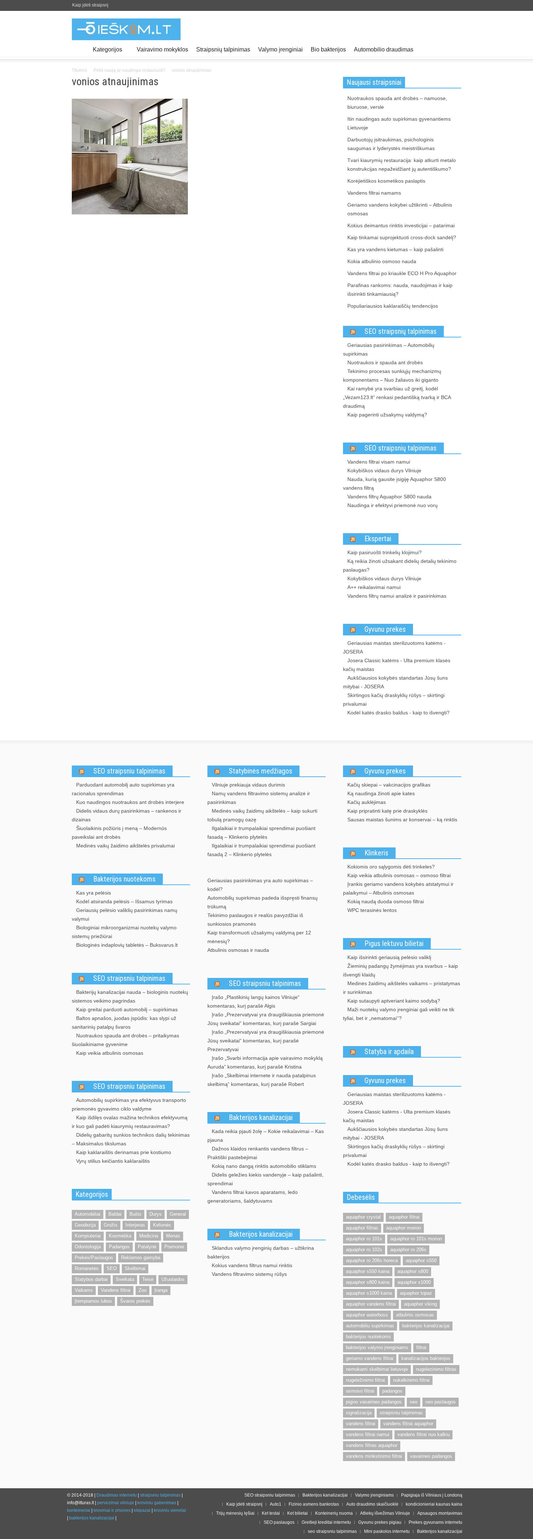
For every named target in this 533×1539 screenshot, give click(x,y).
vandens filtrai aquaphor (408, 1423)
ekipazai (142, 1510)
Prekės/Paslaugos (94, 1257)
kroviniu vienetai (170, 1510)
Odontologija (88, 1246)
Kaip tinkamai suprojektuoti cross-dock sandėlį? (401, 237)
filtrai (421, 1347)
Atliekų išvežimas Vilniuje (385, 1513)
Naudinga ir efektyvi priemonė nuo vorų (392, 505)
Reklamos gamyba (140, 1257)
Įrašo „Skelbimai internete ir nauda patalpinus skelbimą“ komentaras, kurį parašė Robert (261, 1080)
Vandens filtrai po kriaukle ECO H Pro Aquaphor (401, 273)
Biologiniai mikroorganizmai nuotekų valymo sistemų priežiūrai (124, 932)
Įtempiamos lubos (93, 1301)
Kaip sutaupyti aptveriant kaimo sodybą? (393, 1001)
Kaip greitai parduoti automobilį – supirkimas (127, 1009)
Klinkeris (376, 853)
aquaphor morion (403, 1228)
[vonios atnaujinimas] (130, 158)
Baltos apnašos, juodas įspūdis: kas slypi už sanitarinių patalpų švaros (124, 1022)
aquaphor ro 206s (408, 1249)
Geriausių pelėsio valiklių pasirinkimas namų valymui (124, 914)
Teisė (147, 1279)
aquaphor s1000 (414, 1282)
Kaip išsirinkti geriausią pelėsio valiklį (389, 957)
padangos (392, 1391)
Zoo (142, 1290)
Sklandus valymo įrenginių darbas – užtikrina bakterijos (260, 1252)
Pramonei (174, 1246)
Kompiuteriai (88, 1236)
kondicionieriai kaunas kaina (434, 1504)
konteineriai (78, 1510)
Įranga (161, 1290)
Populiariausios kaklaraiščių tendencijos (392, 306)
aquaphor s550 (421, 1260)
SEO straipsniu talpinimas (129, 771)
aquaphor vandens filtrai (371, 1304)
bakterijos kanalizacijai (426, 1325)
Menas (173, 1236)
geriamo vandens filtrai (369, 1358)
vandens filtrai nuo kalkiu (423, 1434)
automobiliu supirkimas (370, 1325)
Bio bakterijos (328, 49)
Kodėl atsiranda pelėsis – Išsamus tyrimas (124, 901)
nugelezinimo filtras (436, 1369)
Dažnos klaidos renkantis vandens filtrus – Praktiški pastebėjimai (257, 1153)
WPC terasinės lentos (372, 910)
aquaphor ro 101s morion (416, 1238)
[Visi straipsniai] (80, 49)
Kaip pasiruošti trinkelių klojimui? (384, 552)
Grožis (110, 1225)
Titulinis (79, 70)
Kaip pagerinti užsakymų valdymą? (387, 415)
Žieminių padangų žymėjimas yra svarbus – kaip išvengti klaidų (400, 970)
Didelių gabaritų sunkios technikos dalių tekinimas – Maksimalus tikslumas (131, 1139)
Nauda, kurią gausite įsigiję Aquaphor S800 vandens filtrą (394, 483)
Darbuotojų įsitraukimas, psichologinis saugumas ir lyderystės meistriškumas (391, 144)
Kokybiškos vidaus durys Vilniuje (384, 470)
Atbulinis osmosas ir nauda (238, 950)
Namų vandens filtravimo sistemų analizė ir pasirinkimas (258, 798)
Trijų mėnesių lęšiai (235, 1513)
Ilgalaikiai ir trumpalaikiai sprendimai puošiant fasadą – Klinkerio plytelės (261, 832)
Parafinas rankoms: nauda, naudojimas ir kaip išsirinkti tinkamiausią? (400, 289)
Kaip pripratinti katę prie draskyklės (387, 811)
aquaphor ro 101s (364, 1238)
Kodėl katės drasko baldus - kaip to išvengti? (398, 712)
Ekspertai (377, 538)
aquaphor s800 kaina (367, 1282)
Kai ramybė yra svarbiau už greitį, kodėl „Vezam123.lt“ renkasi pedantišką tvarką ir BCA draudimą (397, 397)
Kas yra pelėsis (93, 893)
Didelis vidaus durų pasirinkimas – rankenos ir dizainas (126, 815)
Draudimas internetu (116, 1495)
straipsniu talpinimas (401, 1412)
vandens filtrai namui (367, 1434)
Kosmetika (120, 1236)
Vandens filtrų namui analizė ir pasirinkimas (396, 596)
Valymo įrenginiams (374, 1495)
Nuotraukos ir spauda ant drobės (385, 362)
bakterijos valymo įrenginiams (377, 1347)
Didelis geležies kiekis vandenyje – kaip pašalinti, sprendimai (265, 1179)
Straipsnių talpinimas (223, 49)
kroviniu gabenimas (156, 1502)
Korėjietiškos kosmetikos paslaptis (386, 181)
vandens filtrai (360, 1423)
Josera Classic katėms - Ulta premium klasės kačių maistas (396, 665)
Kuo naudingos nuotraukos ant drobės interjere (130, 802)
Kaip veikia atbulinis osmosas (109, 1053)
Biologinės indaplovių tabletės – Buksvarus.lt (127, 945)
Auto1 (275, 1504)
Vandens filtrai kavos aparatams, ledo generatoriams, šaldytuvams (252, 1196)
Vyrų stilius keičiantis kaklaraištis (113, 1161)
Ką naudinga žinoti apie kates (381, 793)
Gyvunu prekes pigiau (379, 1522)
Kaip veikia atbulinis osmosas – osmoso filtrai (399, 875)
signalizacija (359, 1412)
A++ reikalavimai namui (374, 587)
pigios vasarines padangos (374, 1402)
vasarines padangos (431, 1456)
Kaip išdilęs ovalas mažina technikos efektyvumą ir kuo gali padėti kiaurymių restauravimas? (129, 1122)
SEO (112, 1268)
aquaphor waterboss (367, 1315)
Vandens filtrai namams (374, 193)
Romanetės (87, 1268)
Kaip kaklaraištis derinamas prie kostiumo (123, 1152)
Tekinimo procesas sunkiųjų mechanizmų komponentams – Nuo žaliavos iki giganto (392, 375)
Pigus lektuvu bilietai (393, 943)
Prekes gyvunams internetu (435, 1522)
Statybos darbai (91, 1279)
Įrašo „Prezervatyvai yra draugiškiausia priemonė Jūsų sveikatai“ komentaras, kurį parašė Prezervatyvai (265, 1040)
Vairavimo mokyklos (162, 49)
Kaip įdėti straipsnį (90, 5)
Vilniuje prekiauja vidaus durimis (248, 785)
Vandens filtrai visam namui (378, 462)
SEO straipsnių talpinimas (400, 331)
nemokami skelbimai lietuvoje (377, 1369)
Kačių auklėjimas (366, 802)
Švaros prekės (135, 1301)
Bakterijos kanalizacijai (261, 1117)
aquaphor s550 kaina (367, 1271)
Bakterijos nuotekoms (124, 879)
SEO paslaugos (279, 1522)
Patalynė (147, 1246)
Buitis (135, 1214)
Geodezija (85, 1225)
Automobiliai (87, 1214)
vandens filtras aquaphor (371, 1445)
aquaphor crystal (363, 1217)
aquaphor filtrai (404, 1217)
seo (413, 1402)
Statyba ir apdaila (389, 1051)
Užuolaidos (173, 1279)
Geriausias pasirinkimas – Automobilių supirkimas (388, 349)
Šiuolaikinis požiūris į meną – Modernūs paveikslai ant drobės (119, 832)
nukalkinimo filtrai (411, 1380)
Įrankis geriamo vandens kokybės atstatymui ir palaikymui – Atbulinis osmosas (398, 888)
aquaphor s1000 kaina (369, 1293)
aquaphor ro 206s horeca (372, 1260)
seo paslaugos (440, 1402)
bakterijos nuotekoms (368, 1336)
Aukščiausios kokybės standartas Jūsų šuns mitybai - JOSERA (395, 682)
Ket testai (271, 1513)
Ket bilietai (297, 1513)
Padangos (119, 1246)
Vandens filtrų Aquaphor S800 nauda (389, 496)
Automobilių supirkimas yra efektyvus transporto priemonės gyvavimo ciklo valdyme (129, 1104)
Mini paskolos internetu (387, 1531)
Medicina (148, 1236)
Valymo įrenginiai (280, 49)
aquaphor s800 (412, 1271)
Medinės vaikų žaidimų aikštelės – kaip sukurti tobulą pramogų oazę (262, 815)
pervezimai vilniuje (115, 1502)
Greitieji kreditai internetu (326, 1522)
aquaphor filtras (362, 1228)
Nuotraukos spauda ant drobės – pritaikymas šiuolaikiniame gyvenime (125, 1040)
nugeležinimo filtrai (365, 1380)
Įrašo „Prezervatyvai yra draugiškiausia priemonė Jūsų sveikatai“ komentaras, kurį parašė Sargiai (265, 1019)
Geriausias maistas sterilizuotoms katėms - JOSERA (394, 647)
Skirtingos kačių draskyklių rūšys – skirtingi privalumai (394, 699)
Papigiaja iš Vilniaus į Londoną (431, 1495)
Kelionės (162, 1225)
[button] (454, 49)
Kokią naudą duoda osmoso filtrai (385, 901)
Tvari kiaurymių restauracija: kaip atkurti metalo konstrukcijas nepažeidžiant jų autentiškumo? (401, 164)
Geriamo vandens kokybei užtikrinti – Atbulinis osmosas (399, 209)
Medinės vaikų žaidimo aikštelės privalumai (125, 846)
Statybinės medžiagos (260, 771)
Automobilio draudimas (383, 49)
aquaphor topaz (416, 1293)
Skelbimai (135, 1268)
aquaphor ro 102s (364, 1249)
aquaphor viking (420, 1304)
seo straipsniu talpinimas (332, 1531)
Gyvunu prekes (385, 629)
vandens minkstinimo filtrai (374, 1456)
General (178, 1214)
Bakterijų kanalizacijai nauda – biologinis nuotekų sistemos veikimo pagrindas (130, 996)
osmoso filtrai (360, 1391)
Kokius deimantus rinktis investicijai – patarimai (401, 225)
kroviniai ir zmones (112, 1510)
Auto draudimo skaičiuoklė (372, 1504)
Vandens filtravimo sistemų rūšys (249, 1274)
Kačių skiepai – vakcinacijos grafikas (388, 785)
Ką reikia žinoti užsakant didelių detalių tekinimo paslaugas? (399, 565)
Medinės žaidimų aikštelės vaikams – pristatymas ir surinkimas (401, 987)
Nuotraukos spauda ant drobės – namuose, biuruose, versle (397, 102)
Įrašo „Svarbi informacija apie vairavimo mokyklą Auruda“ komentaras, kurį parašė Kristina (265, 1062)
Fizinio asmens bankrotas (314, 1504)
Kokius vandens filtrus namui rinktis (252, 1265)
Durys (155, 1214)
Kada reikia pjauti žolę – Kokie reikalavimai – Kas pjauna (265, 1135)
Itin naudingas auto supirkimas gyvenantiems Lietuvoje (399, 123)
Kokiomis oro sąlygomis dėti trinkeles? (391, 867)
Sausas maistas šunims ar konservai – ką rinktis (402, 819)
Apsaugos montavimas (439, 1513)
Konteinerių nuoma (334, 1513)
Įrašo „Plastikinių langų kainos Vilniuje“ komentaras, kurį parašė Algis (253, 1001)
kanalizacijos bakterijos (425, 1358)
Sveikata (125, 1279)
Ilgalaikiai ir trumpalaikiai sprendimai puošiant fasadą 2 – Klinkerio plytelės (261, 850)
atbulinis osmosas (415, 1315)
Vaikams (84, 1290)
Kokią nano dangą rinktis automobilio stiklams (264, 1166)
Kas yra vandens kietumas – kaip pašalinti (395, 249)
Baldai (114, 1214)
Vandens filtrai (116, 1290)
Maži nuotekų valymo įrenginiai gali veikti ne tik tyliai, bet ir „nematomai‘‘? (398, 1014)
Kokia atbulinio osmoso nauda (381, 261)
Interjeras (135, 1225)
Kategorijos (105, 52)
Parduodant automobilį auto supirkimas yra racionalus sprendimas (123, 789)
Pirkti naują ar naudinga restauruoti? (129, 70)
